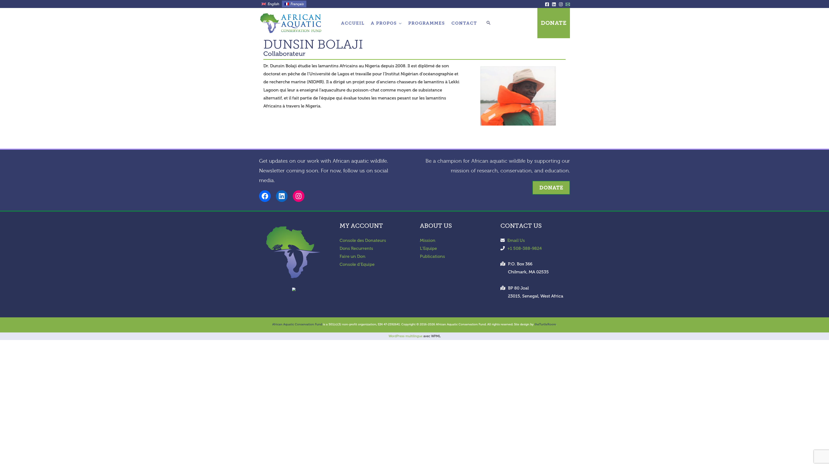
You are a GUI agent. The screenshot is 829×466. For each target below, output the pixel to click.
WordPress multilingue (405, 336)
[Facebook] (547, 4)
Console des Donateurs (363, 240)
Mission (427, 240)
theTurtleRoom (545, 324)
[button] (399, 23)
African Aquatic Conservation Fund (297, 324)
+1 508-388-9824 (524, 248)
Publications (432, 256)
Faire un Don (352, 256)
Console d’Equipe (357, 264)
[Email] (568, 4)
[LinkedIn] (554, 4)
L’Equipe (428, 248)
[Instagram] (561, 4)
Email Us (516, 240)
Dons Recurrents (356, 248)
